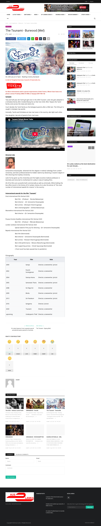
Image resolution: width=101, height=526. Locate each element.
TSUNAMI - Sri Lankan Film (83, 91)
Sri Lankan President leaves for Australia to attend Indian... (55, 511)
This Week (71, 63)
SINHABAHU (9, 437)
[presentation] (89, 147)
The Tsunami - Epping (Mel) (43, 328)
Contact (8, 1)
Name (7, 458)
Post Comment (11, 477)
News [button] (36, 14)
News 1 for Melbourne (81, 179)
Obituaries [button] (27, 14)
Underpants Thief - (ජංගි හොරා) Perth (86, 75)
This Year (91, 63)
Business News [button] (60, 14)
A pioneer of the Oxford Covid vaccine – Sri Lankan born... (55, 497)
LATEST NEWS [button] (17, 14)
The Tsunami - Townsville (54, 410)
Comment (8, 465)
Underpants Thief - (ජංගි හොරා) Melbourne (84, 68)
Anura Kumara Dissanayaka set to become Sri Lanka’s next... (85, 99)
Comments (10, 454)
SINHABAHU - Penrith (32, 410)
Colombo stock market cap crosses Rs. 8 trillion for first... (55, 504)
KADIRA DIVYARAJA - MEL (54, 437)
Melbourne (20, 23)
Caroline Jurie (71, 179)
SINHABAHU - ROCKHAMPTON (35, 437)
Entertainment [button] (73, 14)
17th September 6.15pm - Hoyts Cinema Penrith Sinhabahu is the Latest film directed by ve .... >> (34, 414)
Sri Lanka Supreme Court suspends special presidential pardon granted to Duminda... (22, 329)
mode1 (10, 34)
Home (8, 14)
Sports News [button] (85, 14)
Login (86, 1)
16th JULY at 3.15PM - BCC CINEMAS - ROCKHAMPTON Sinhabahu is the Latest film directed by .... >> (34, 441)
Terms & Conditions (89, 522)
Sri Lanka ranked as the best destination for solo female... (81, 165)
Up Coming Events (13, 23)
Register (92, 1)
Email (37, 458)
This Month (81, 63)
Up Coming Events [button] (46, 14)
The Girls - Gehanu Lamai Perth (14, 410)
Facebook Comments (22, 454)
